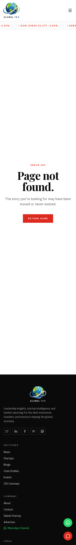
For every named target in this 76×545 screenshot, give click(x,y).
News (7, 452)
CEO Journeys (12, 483)
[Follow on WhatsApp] (42, 431)
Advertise (9, 522)
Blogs (7, 464)
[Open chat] (67, 536)
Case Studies (11, 471)
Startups (9, 458)
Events (8, 477)
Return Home (38, 218)
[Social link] (7, 431)
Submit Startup (12, 515)
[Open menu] (70, 10)
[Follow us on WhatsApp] (67, 522)
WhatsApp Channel (18, 528)
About (7, 503)
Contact (8, 509)
